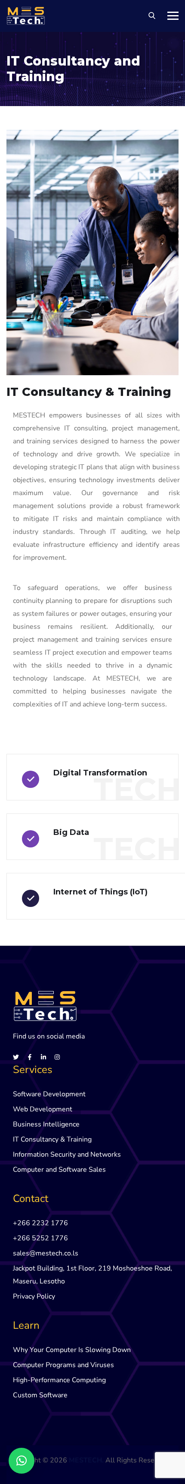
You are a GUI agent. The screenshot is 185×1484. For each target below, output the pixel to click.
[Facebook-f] (30, 1057)
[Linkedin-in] (43, 1057)
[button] (21, 1461)
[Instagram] (57, 1057)
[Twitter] (16, 1057)
